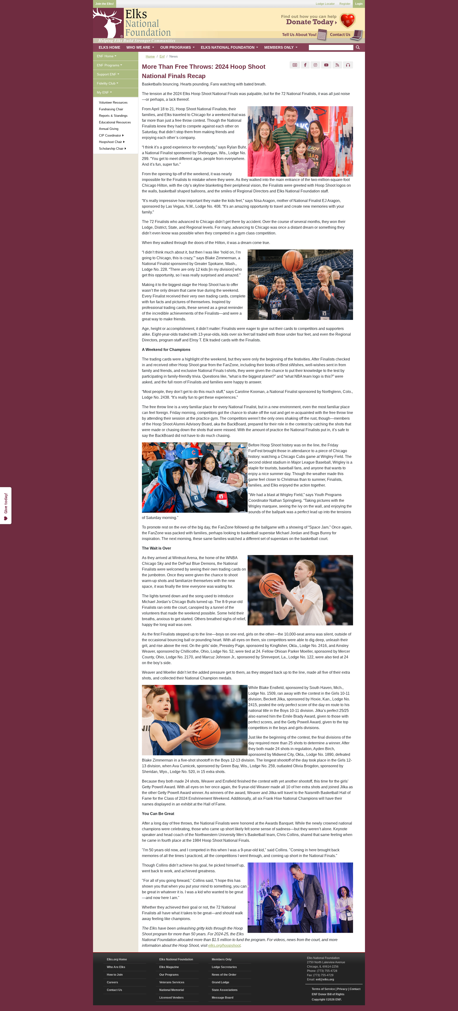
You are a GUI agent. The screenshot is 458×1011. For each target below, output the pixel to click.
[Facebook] (305, 65)
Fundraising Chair (111, 109)
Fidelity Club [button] (106, 83)
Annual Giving (108, 129)
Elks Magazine (169, 967)
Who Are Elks (116, 967)
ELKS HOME (109, 47)
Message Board (222, 997)
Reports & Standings (113, 115)
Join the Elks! (104, 3)
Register (344, 3)
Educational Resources (115, 122)
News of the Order (224, 974)
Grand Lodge (220, 982)
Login (359, 3)
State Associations (225, 990)
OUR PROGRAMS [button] (176, 47)
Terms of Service (323, 989)
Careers (112, 982)
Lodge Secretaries (224, 967)
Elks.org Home (117, 959)
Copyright (318, 999)
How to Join (115, 974)
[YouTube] (326, 65)
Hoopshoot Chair (111, 142)
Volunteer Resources (113, 102)
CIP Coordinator (110, 135)
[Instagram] (315, 65)
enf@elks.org (325, 979)
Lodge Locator (325, 3)
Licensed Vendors (171, 997)
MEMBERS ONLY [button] (279, 47)
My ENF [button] (103, 92)
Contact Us (114, 990)
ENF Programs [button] (108, 65)
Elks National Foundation (176, 959)
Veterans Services (171, 982)
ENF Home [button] (105, 56)
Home (150, 56)
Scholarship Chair (111, 148)
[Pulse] (295, 65)
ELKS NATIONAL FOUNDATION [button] (228, 47)
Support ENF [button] (106, 74)
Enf (162, 56)
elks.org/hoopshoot (224, 945)
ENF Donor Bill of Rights (328, 994)
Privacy (342, 989)
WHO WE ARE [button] (138, 47)
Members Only (222, 959)
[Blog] (337, 65)
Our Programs (169, 974)
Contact (355, 989)
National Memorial (171, 990)
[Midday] (348, 65)
